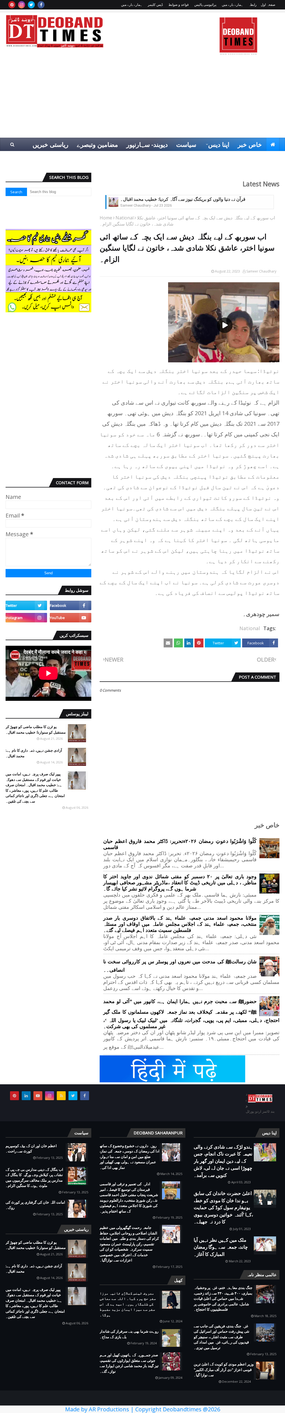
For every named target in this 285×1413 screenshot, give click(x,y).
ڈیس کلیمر (155, 4)
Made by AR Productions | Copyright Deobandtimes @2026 (142, 1409)
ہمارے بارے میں (232, 4)
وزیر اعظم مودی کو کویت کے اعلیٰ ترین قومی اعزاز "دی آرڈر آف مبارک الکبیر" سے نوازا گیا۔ (224, 1369)
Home (106, 218)
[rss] (61, 1095)
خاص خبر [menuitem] (250, 144)
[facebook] (41, 4)
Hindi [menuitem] (267, 158)
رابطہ (253, 4)
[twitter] (31, 4)
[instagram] (21, 4)
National (125, 218)
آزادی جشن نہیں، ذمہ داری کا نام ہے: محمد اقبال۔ (34, 753)
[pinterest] (11, 4)
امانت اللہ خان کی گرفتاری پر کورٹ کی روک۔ (35, 1205)
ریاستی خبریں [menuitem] (50, 144)
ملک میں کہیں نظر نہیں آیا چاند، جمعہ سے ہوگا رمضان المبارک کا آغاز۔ (221, 1247)
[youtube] (70, 617)
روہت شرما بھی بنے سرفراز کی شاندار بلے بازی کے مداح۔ (129, 1334)
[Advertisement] (142, 96)
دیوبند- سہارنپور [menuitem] (147, 144)
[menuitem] (272, 144)
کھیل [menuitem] (192, 158)
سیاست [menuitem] (186, 144)
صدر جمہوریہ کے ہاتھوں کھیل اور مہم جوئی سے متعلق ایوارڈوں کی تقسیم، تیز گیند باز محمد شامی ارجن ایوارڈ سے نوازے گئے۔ (129, 1363)
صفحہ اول (268, 4)
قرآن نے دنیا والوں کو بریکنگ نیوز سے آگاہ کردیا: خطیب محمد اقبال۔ (182, 199)
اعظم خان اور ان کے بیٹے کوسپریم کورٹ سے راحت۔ (31, 1148)
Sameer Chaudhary (261, 271)
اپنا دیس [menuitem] (218, 144)
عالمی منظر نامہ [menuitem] (228, 158)
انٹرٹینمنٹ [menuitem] (165, 158)
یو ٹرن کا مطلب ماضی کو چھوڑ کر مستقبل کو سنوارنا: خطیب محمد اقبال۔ (36, 729)
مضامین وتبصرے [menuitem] (97, 144)
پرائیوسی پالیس (205, 4)
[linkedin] (26, 1095)
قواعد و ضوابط (178, 4)
